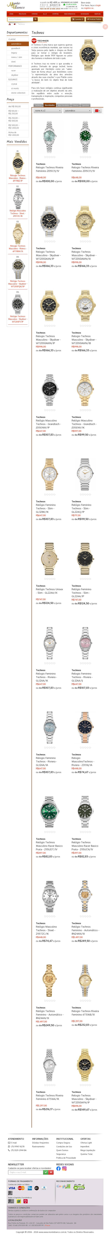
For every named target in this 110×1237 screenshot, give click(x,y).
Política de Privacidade (66, 1158)
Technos (38, 105)
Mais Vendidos (63, 105)
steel (13, 61)
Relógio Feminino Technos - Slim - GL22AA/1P (81, 593)
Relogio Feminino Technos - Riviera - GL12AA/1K (46, 677)
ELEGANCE (12, 79)
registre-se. (89, 8)
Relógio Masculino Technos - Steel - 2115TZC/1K (46, 930)
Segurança (61, 1154)
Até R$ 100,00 (14, 106)
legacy (13, 53)
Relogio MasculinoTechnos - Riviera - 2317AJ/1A (83, 761)
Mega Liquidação (87, 1150)
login (98, 5)
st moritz (14, 88)
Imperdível (84, 1146)
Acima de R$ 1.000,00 (13, 133)
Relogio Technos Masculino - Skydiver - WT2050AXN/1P (48, 255)
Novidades (50, 105)
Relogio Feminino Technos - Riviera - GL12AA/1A (46, 761)
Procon (47, 1225)
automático (15, 44)
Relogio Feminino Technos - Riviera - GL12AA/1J (82, 677)
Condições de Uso (64, 1146)
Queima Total (86, 1154)
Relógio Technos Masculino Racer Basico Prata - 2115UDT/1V (49, 846)
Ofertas (75, 105)
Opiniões (85, 105)
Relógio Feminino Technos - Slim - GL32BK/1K (46, 508)
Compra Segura (63, 1143)
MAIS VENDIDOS (69, 14)
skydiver (14, 75)
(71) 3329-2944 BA (18, 1150)
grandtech (15, 48)
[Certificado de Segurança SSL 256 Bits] (79, 1187)
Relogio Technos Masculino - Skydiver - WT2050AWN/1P (48, 339)
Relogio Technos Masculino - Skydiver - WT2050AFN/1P (84, 1099)
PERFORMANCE (15, 66)
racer (13, 70)
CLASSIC (12, 39)
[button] (78, 19)
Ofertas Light (86, 1143)
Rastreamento (38, 1146)
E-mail (14, 1143)
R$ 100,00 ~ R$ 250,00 (13, 112)
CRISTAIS (34, 14)
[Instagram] (64, 1168)
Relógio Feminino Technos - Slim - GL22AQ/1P (81, 508)
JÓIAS (11, 14)
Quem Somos (62, 1150)
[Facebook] (58, 1168)
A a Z (45, 14)
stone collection (17, 93)
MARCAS (97, 14)
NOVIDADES (85, 14)
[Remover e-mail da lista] (51, 1172)
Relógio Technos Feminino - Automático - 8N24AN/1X (85, 930)
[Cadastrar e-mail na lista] (45, 1172)
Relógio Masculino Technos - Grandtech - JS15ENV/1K (84, 424)
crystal (13, 84)
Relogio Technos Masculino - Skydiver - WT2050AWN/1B (84, 339)
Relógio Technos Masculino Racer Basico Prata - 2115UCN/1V (85, 846)
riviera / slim (16, 57)
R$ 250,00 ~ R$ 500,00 (13, 119)
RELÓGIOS (22, 14)
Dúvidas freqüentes (40, 1143)
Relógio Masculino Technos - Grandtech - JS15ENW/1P (48, 424)
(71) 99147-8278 (17, 1146)
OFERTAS (55, 14)
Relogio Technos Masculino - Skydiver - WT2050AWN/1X (84, 255)
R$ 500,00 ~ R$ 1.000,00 (14, 126)
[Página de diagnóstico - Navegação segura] (63, 1186)
